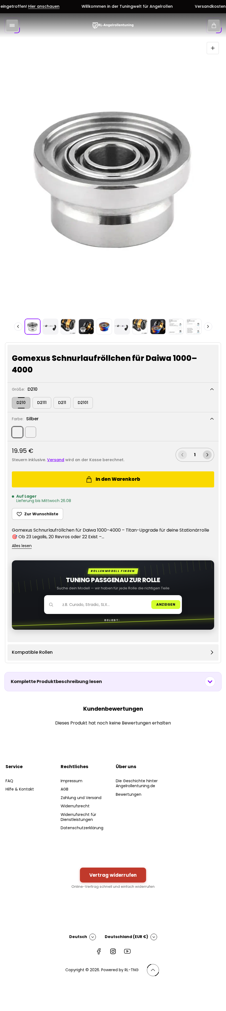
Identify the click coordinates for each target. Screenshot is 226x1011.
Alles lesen (22, 545)
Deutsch (78, 936)
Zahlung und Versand (81, 797)
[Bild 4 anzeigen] (86, 327)
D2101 (83, 402)
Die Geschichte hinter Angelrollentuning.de (137, 783)
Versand (55, 460)
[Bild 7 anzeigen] (140, 327)
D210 (21, 402)
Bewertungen (128, 794)
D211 (62, 402)
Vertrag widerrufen (113, 875)
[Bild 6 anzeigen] (122, 327)
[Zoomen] (213, 48)
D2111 (42, 402)
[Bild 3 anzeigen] (68, 327)
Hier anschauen (34, 6)
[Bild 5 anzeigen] (104, 327)
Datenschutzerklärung (82, 828)
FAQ (9, 781)
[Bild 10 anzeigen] (194, 327)
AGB (64, 789)
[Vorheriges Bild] (18, 326)
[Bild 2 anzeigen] (50, 327)
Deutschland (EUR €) (126, 936)
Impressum (71, 781)
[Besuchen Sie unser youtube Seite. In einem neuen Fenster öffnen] (127, 951)
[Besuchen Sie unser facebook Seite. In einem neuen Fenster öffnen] (98, 951)
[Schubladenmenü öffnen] (12, 25)
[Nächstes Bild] (208, 326)
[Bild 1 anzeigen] (33, 327)
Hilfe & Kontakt (20, 789)
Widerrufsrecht (75, 806)
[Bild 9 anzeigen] (176, 327)
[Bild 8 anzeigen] (158, 327)
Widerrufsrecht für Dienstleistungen (78, 817)
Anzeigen (165, 604)
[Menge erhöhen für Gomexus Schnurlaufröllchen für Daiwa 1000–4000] (207, 454)
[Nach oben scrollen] (153, 970)
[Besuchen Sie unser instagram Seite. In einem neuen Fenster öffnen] (113, 951)
